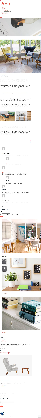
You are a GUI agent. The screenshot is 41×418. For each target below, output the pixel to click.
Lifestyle (3, 76)
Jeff (1, 76)
